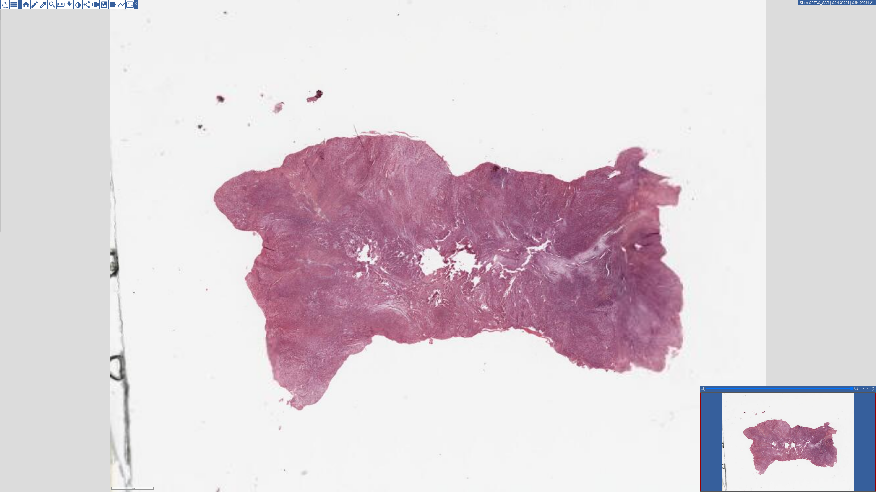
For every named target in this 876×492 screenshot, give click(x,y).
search (52, 4)
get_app (69, 4)
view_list (14, 4)
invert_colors (78, 4)
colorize (43, 4)
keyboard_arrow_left (136, 3)
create (35, 4)
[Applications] (5, 4)
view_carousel (95, 4)
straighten (61, 4)
